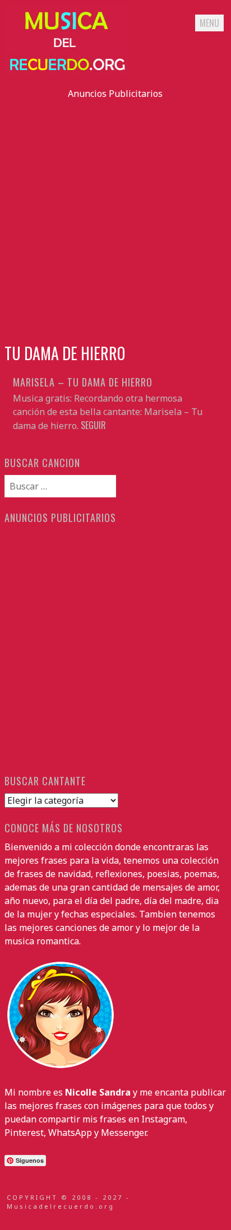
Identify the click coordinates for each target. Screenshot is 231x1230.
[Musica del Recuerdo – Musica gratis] (66, 71)
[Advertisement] (115, 215)
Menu (209, 23)
